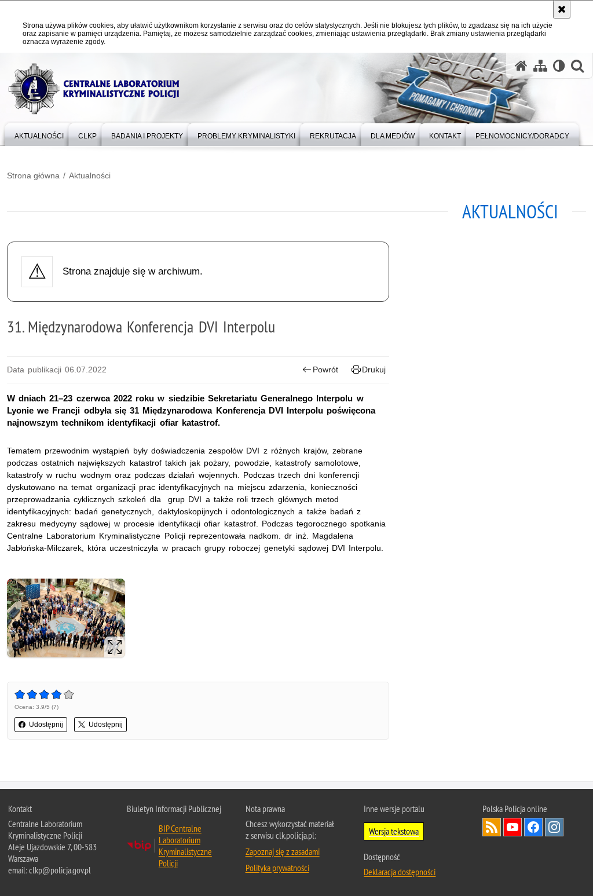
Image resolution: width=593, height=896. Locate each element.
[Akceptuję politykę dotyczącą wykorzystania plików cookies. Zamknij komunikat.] (561, 9)
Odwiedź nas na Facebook (533, 827)
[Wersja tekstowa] (559, 65)
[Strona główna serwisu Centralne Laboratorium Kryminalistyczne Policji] (521, 65)
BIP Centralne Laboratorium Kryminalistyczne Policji (185, 845)
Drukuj (374, 369)
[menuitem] (39, 133)
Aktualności (90, 175)
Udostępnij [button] (46, 725)
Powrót (325, 369)
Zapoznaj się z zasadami (283, 851)
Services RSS (491, 827)
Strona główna (33, 175)
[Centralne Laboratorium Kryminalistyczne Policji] (98, 88)
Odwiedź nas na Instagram (554, 827)
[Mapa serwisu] (540, 65)
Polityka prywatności (277, 867)
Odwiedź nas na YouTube (512, 827)
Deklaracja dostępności (399, 871)
